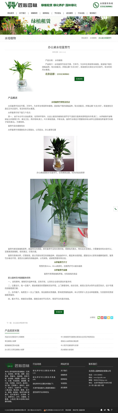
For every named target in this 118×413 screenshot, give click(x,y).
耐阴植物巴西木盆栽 (12, 345)
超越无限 (82, 410)
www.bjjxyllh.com (100, 377)
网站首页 (84, 38)
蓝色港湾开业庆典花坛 (41, 392)
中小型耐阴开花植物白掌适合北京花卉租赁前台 (78, 337)
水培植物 (93, 38)
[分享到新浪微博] (102, 317)
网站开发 (75, 410)
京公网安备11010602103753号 (55, 410)
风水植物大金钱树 (67, 350)
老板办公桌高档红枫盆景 (69, 341)
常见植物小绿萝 (10, 341)
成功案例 (64, 387)
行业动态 (37, 364)
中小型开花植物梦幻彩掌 (69, 345)
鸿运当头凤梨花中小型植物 (14, 337)
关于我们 (64, 371)
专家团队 (64, 383)
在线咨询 (79, 79)
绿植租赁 (64, 375)
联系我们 (93, 364)
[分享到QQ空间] (108, 317)
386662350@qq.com (100, 380)
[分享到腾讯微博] (105, 317)
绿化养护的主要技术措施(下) (43, 384)
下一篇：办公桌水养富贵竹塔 (17, 323)
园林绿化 (64, 379)
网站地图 (68, 410)
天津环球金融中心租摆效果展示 (44, 388)
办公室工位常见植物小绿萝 (14, 350)
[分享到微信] (98, 317)
